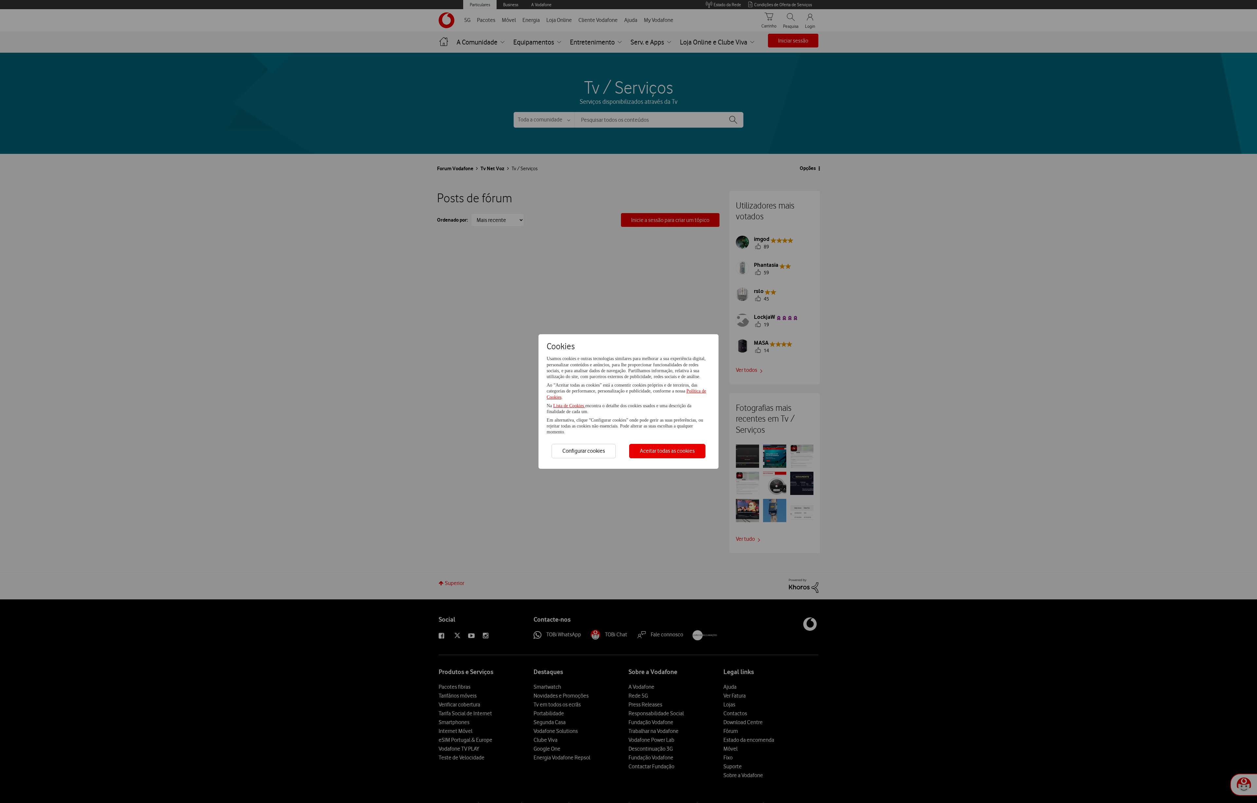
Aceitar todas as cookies (667, 450)
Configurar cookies (583, 450)
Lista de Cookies (569, 405)
